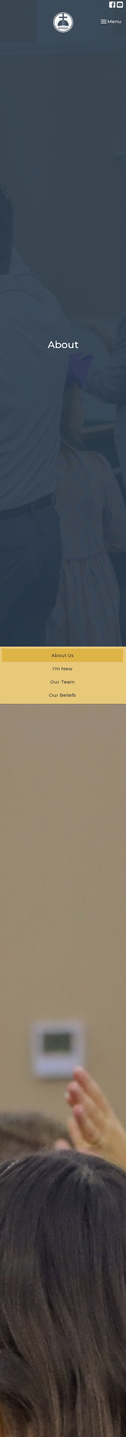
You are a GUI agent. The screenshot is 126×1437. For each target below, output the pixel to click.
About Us (62, 655)
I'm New (62, 669)
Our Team (62, 682)
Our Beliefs (62, 695)
